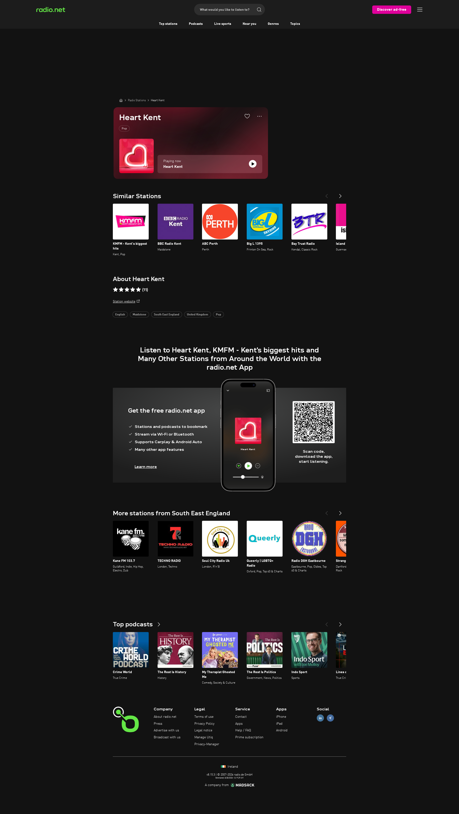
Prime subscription (249, 737)
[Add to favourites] (247, 116)
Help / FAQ (243, 730)
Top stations (168, 24)
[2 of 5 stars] (121, 290)
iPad (279, 723)
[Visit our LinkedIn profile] (320, 717)
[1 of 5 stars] (115, 290)
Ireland (232, 766)
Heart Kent (173, 167)
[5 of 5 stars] (138, 290)
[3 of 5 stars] (127, 290)
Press (158, 723)
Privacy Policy (204, 723)
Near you (249, 24)
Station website (124, 301)
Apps (239, 723)
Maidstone (139, 314)
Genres (273, 24)
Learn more (146, 466)
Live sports (222, 24)
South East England (166, 314)
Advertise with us (166, 730)
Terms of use (203, 716)
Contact (241, 716)
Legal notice (203, 730)
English (120, 314)
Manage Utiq (203, 737)
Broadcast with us (167, 737)
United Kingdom (197, 314)
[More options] (259, 116)
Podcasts (196, 24)
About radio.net (165, 716)
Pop (124, 128)
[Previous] (326, 194)
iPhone (281, 716)
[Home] (121, 100)
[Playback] (253, 164)
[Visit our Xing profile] (330, 717)
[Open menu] (420, 9)
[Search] (259, 9)
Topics (295, 24)
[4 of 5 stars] (133, 290)
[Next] (340, 194)
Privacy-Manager (206, 744)
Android (282, 730)
